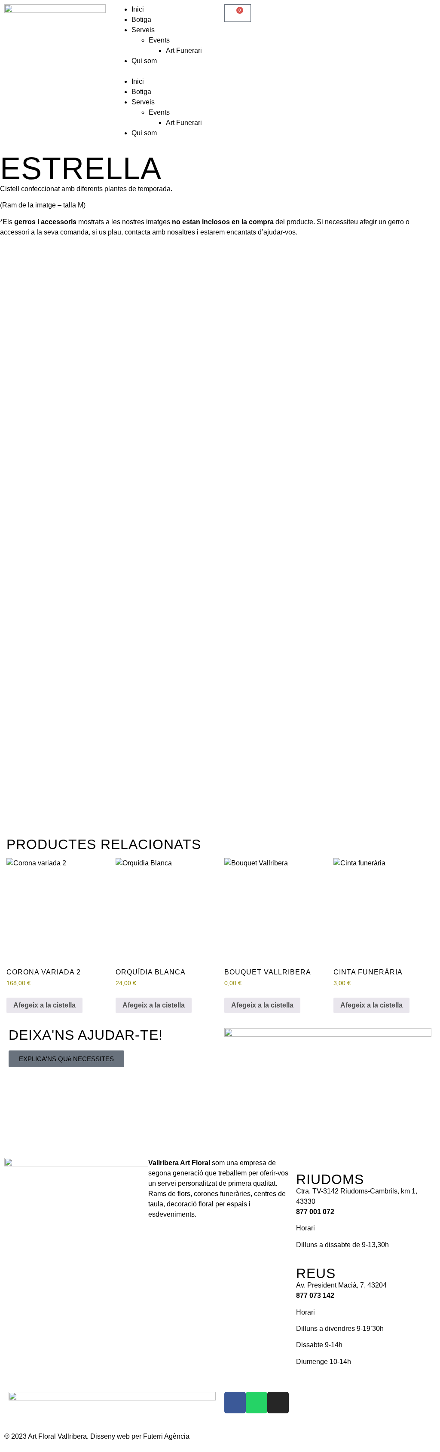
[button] (165, 71)
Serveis (143, 29)
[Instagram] (278, 1402)
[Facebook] (235, 1402)
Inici (137, 9)
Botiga (141, 19)
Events (159, 40)
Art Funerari (184, 50)
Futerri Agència (166, 1436)
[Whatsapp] (256, 1402)
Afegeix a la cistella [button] (44, 1005)
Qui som (144, 60)
